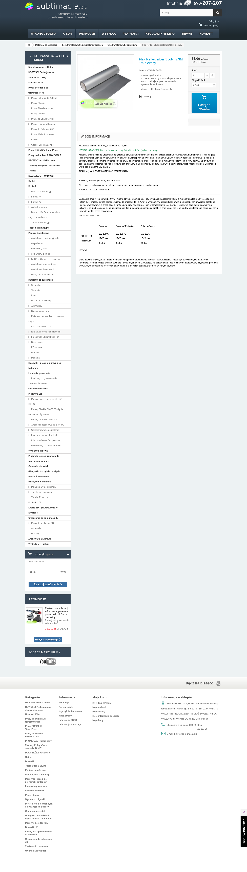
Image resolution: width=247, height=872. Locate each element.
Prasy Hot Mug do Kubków (44, 98)
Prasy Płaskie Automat (42, 108)
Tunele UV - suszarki (41, 492)
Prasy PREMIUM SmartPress (43, 150)
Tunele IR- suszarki (40, 497)
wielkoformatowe (39, 207)
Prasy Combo (38, 113)
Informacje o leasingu (70, 724)
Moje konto (100, 697)
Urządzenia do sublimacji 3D (43, 518)
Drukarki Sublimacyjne (42, 191)
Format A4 (36, 196)
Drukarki (32, 186)
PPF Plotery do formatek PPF (45, 445)
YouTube (47, 661)
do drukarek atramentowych (44, 264)
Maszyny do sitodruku (39, 481)
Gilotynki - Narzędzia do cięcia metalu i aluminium (44, 474)
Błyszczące (37, 342)
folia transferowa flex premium (45, 331)
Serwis (187, 33)
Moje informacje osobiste (105, 716)
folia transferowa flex (41, 326)
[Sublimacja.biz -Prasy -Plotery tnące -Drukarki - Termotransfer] (56, 11)
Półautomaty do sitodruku (43, 487)
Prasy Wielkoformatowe (42, 134)
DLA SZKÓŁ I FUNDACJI (41, 176)
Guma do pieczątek (38, 466)
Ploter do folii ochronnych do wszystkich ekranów (43, 458)
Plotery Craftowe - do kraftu (44, 419)
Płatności (131, 33)
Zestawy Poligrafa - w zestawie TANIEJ (44, 168)
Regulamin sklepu (160, 33)
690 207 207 (203, 729)
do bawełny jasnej (40, 248)
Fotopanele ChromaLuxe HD (45, 337)
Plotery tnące (35, 394)
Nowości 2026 (35, 82)
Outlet (31, 181)
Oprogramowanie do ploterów (45, 430)
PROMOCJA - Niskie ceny (41, 160)
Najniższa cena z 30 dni (40, 67)
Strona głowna (43, 33)
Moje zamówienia (101, 703)
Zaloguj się (214, 21)
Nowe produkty (66, 707)
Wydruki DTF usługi (38, 544)
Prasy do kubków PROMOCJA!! (44, 155)
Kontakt (206, 33)
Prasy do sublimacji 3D (42, 523)
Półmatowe (36, 347)
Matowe (35, 352)
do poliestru (37, 243)
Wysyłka (109, 33)
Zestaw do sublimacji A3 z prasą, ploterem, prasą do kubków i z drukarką (57, 613)
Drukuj (147, 96)
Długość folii (198, 80)
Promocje (87, 33)
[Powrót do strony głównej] (29, 45)
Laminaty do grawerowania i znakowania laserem (43, 381)
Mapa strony (65, 715)
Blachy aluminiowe (40, 311)
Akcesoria (36, 528)
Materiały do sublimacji (40, 280)
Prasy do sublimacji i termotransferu (39, 90)
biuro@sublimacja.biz (185, 734)
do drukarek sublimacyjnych (44, 238)
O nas (67, 33)
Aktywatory (36, 306)
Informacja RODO (68, 720)
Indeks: (143, 70)
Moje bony (97, 720)
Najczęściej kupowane (70, 711)
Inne (33, 295)
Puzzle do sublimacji (41, 300)
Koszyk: (208, 25)
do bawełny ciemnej (40, 254)
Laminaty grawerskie (39, 373)
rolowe (34, 139)
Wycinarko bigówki (38, 451)
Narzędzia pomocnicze (42, 274)
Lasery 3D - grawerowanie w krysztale (42, 510)
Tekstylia (35, 290)
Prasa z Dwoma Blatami (43, 124)
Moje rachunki (99, 707)
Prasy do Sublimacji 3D (42, 129)
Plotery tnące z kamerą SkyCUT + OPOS (46, 401)
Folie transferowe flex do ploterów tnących (46, 319)
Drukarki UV (34, 502)
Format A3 (36, 202)
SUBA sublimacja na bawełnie (45, 259)
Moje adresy (98, 711)
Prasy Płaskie (38, 103)
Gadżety (35, 533)
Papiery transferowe (38, 233)
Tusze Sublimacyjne (41, 222)
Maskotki (35, 357)
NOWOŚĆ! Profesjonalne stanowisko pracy (41, 75)
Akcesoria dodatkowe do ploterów (47, 424)
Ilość (194, 70)
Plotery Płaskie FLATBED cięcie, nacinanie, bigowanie (46, 412)
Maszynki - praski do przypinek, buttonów (44, 365)
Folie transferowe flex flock (44, 435)
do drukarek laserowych (42, 269)
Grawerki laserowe (38, 388)
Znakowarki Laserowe (39, 539)
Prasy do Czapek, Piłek (42, 119)
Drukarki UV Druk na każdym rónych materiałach (44, 215)
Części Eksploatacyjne (42, 145)
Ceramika (35, 285)
